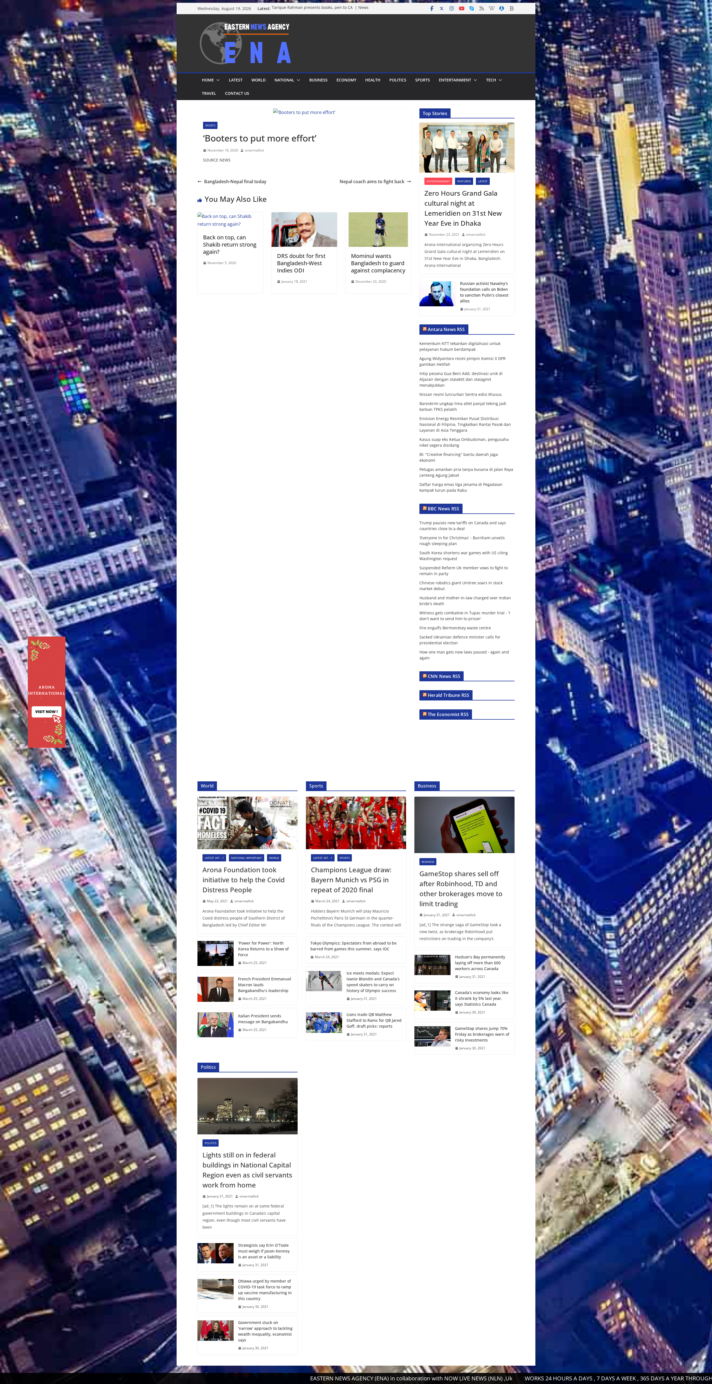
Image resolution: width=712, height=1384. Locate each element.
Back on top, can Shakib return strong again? (229, 244)
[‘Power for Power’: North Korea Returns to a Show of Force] (215, 953)
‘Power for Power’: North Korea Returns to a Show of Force (263, 948)
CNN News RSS (444, 676)
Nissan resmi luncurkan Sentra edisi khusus (460, 394)
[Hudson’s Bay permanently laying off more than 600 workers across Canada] (432, 967)
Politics (397, 80)
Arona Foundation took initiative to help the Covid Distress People (243, 879)
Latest (236, 80)
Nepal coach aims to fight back (372, 181)
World (258, 80)
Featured (464, 181)
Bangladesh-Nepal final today (235, 181)
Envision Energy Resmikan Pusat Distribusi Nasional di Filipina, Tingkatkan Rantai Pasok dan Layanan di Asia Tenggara (465, 424)
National (284, 80)
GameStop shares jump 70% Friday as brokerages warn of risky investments (482, 1034)
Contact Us (237, 93)
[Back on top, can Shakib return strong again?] (230, 216)
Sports (422, 80)
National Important (246, 858)
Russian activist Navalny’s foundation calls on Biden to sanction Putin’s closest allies (484, 292)
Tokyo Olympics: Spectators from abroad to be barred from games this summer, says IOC (353, 945)
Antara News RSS (446, 329)
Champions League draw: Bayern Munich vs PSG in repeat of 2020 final (351, 879)
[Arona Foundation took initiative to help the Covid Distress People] (247, 823)
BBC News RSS (443, 509)
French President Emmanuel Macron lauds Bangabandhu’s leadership (264, 984)
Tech (491, 80)
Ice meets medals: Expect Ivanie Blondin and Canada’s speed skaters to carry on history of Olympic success (373, 981)
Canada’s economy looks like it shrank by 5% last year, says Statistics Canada (481, 998)
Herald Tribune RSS (448, 695)
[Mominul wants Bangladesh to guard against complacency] (378, 216)
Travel (209, 93)
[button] (217, 80)
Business (318, 80)
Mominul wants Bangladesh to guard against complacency (378, 263)
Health (372, 80)
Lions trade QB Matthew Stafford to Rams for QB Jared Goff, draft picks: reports (374, 1020)
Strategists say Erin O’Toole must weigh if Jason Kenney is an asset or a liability (264, 1251)
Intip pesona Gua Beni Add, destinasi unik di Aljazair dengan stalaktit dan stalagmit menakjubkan (461, 379)
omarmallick (254, 150)
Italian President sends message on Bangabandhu (263, 1018)
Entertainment (455, 80)
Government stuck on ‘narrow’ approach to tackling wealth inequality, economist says (265, 1331)
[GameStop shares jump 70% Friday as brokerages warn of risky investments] (432, 1038)
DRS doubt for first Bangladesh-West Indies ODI (301, 263)
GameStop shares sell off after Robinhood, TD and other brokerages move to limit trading (461, 888)
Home (208, 80)
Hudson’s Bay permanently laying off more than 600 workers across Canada (480, 962)
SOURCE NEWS (217, 160)
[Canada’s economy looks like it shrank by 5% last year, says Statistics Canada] (432, 1002)
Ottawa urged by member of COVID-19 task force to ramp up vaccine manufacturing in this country (265, 1289)
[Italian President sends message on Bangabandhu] (215, 1022)
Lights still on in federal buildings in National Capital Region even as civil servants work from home (247, 1169)
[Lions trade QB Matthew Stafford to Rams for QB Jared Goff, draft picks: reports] (324, 1024)
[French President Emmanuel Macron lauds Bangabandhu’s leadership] (215, 989)
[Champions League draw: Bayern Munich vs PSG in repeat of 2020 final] (356, 823)
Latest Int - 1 (214, 858)
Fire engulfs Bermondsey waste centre (455, 627)
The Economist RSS (448, 714)
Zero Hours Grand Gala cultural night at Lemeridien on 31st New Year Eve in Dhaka (463, 208)
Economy (346, 80)
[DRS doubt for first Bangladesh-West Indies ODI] (304, 216)
